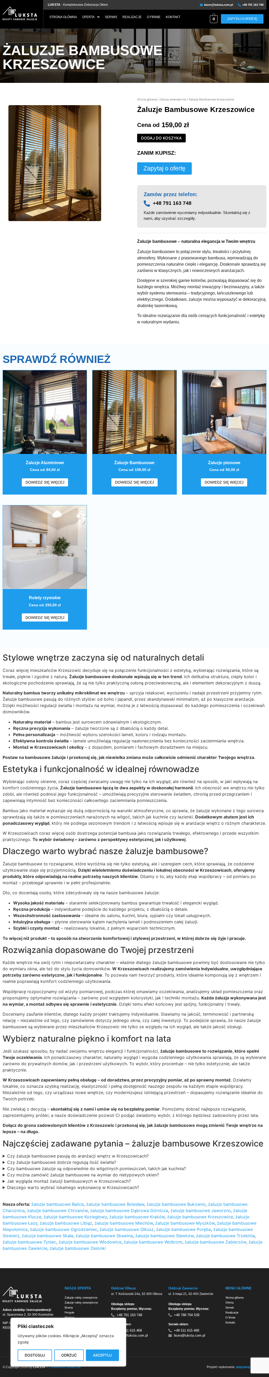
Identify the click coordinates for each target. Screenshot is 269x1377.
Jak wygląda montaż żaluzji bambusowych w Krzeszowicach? (69, 1181)
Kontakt (173, 17)
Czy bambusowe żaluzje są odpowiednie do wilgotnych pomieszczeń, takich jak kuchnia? (96, 1168)
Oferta (88, 17)
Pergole (69, 1312)
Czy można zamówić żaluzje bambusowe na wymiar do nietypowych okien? (83, 1174)
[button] (91, 17)
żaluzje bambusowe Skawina (104, 1235)
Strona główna (63, 17)
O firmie (154, 17)
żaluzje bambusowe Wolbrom (153, 1242)
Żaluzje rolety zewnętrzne (81, 1297)
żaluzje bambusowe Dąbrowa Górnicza (129, 1210)
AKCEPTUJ (102, 1355)
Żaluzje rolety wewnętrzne (81, 1302)
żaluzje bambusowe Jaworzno (200, 1210)
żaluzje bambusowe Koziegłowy (75, 1216)
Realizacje (132, 17)
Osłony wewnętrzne (172, 99)
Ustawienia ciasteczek (65, 1367)
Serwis (111, 17)
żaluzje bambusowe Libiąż (66, 1223)
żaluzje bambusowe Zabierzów (215, 1242)
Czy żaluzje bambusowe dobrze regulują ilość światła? (61, 1162)
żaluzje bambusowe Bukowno (176, 1204)
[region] (68, 1342)
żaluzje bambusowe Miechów (124, 1223)
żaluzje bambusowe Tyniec (29, 1242)
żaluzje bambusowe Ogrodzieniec (63, 1229)
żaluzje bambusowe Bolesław (115, 1204)
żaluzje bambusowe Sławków (164, 1235)
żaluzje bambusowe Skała (47, 1235)
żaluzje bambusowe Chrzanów (57, 1210)
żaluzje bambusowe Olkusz (127, 1229)
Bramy (69, 1307)
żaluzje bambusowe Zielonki (78, 1248)
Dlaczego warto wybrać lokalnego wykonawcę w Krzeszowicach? (73, 1187)
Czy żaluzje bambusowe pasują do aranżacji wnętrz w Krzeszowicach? (78, 1156)
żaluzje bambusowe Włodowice (90, 1242)
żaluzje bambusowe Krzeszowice (200, 1216)
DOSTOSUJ (35, 1355)
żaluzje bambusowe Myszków (185, 1223)
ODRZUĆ (69, 1355)
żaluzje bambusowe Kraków (137, 1216)
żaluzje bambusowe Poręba (183, 1229)
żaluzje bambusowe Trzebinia (225, 1235)
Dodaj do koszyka (161, 138)
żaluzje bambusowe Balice (57, 1204)
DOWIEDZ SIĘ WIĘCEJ (44, 482)
